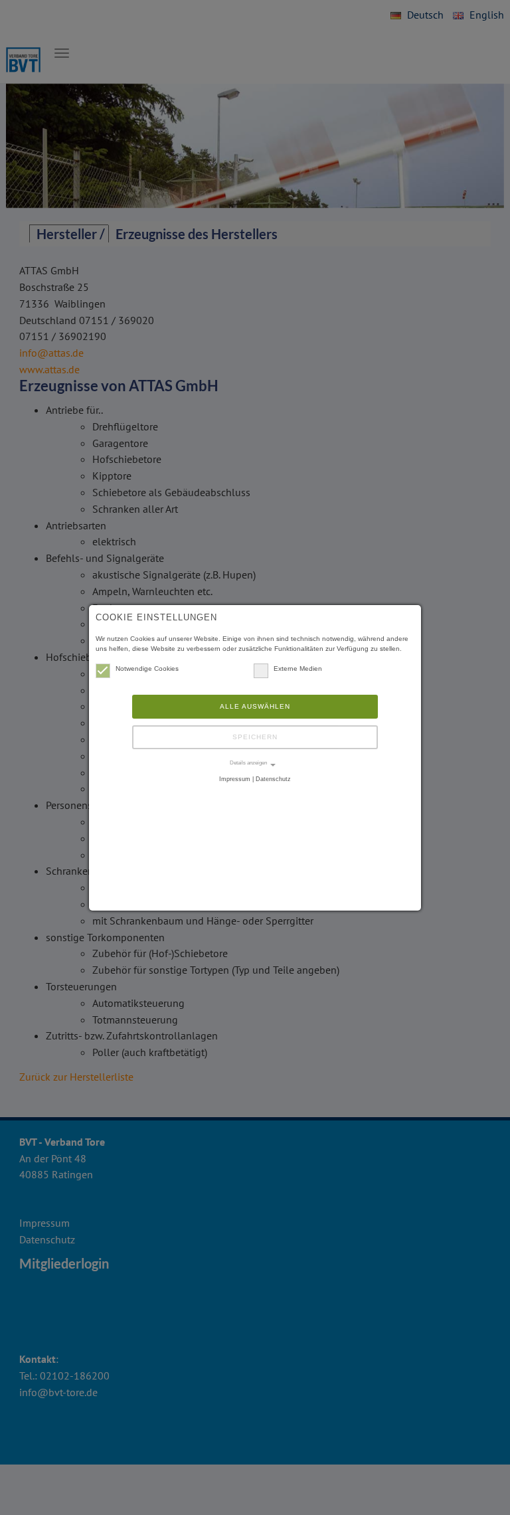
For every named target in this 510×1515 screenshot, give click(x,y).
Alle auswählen (255, 706)
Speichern (255, 737)
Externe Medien (298, 668)
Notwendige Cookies (147, 668)
